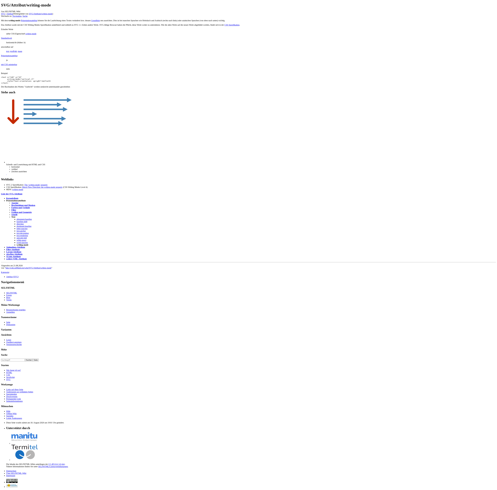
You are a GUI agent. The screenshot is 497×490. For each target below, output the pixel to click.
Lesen (8, 340)
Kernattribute (12, 198)
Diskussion (10, 324)
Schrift (14, 214)
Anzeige (14, 203)
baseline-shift (22, 221)
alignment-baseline (24, 219)
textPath (13, 51)
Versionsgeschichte (14, 344)
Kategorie (5, 272)
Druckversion (11, 396)
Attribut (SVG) (12, 277)
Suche (25, 16)
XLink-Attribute (13, 256)
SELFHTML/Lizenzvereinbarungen (53, 466)
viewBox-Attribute (14, 254)
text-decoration (23, 233)
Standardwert (6, 38)
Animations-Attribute (15, 247)
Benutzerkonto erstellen (15, 310)
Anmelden (10, 312)
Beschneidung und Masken (23, 205)
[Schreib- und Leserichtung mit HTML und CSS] (6, 174)
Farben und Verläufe (20, 208)
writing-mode (30, 34)
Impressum (10, 475)
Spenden (9, 416)
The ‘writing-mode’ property (36, 185)
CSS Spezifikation (231, 25)
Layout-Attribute (13, 252)
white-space (21, 240)
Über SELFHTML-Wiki (16, 473)
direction (20, 224)
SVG (3, 14)
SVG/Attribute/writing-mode (40, 14)
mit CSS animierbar (9, 64)
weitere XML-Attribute (16, 259)
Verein (9, 300)
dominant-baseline (24, 226)
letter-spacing (22, 228)
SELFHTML (11, 293)
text (7, 51)
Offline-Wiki (11, 413)
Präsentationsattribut (29, 20)
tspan (20, 51)
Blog (8, 297)
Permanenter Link (13, 399)
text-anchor (21, 231)
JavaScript (10, 377)
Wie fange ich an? (13, 370)
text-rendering (22, 235)
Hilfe (8, 411)
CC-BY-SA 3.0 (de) (56, 464)
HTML (9, 372)
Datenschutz (11, 471)
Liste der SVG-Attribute (11, 194)
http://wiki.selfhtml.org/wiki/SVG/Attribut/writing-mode (28, 268)
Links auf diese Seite (14, 389)
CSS (8, 375)
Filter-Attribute (13, 249)
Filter (13, 210)
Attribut (10, 14)
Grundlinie (95, 20)
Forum (9, 295)
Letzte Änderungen (14, 418)
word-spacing (22, 242)
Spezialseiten (11, 394)
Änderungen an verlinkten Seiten (19, 392)
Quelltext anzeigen (13, 342)
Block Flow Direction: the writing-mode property (42, 187)
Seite (8, 322)
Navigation (16, 16)
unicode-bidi (22, 238)
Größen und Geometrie (21, 212)
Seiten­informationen (14, 401)
